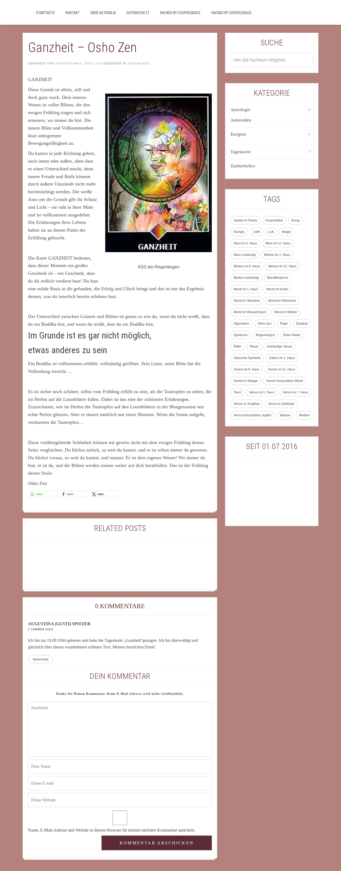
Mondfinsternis (277, 278)
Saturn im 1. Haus (282, 358)
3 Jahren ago (40, 629)
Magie (286, 232)
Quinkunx (240, 335)
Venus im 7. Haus (295, 392)
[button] (43, 494)
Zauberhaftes (242, 165)
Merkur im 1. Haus (277, 255)
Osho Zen (265, 323)
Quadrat (302, 323)
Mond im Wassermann (250, 312)
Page (284, 323)
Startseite (45, 13)
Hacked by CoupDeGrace (180, 13)
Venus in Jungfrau (247, 404)
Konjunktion (274, 220)
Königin (239, 232)
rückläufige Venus (279, 346)
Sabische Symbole (247, 358)
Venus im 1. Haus (261, 392)
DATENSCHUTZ (138, 13)
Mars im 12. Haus (278, 243)
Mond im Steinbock (282, 301)
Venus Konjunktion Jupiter (252, 415)
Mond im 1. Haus (246, 289)
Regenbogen (265, 335)
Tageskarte (138, 63)
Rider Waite (291, 335)
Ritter (237, 346)
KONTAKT (73, 13)
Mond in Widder (285, 312)
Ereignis (238, 134)
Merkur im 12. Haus (282, 266)
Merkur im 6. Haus (247, 266)
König (295, 220)
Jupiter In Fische (245, 220)
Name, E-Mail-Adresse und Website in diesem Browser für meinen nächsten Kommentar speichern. (111, 830)
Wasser (285, 415)
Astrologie (240, 109)
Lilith (256, 232)
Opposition (241, 323)
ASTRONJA (64, 63)
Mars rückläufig (245, 255)
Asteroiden (240, 120)
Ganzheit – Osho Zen (82, 47)
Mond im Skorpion (247, 301)
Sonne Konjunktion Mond (284, 381)
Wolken (304, 415)
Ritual (254, 346)
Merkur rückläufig (246, 278)
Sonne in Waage (246, 381)
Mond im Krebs (277, 289)
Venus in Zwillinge (281, 404)
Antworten (40, 659)
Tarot (237, 392)
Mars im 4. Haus (245, 243)
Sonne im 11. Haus (281, 369)
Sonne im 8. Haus (246, 369)
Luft (271, 232)
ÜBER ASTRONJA (103, 13)
